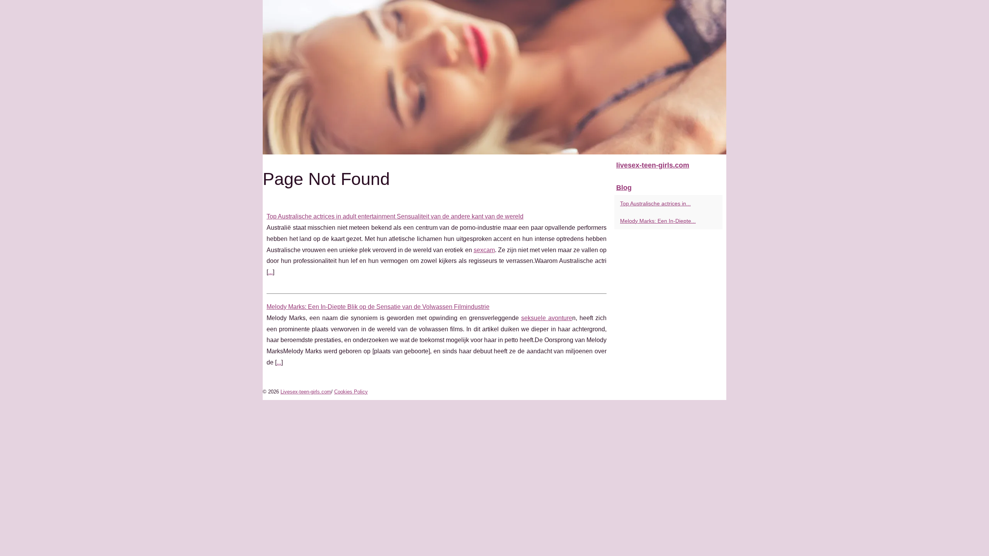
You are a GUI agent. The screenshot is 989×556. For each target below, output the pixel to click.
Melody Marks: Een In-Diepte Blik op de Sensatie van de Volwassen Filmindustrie (378, 306)
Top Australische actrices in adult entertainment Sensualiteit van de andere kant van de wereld (395, 216)
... (270, 272)
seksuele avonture (546, 318)
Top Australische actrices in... (655, 203)
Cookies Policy (351, 392)
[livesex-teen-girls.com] (494, 77)
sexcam (484, 250)
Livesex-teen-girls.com (305, 392)
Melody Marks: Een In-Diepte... (658, 221)
